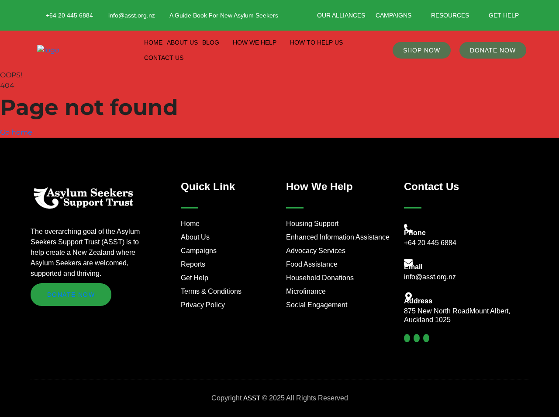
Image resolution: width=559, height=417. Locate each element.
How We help (254, 42)
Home (153, 42)
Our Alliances (341, 15)
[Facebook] (407, 338)
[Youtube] (426, 338)
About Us (182, 42)
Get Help (504, 15)
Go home (16, 132)
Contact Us (163, 57)
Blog (210, 42)
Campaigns (393, 15)
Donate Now (71, 294)
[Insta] (417, 338)
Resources (450, 15)
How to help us (316, 42)
